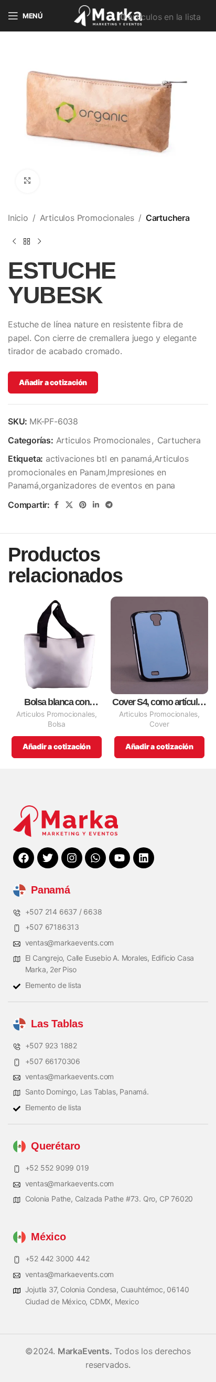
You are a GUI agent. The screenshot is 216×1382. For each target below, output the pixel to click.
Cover (159, 724)
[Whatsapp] (95, 857)
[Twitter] (47, 857)
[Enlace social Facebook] (56, 505)
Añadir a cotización (53, 382)
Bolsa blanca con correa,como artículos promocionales (57, 702)
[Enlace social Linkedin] (96, 505)
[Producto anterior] (14, 241)
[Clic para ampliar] (27, 181)
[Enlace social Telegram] (109, 505)
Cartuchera (168, 217)
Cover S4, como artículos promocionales (159, 702)
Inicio (18, 217)
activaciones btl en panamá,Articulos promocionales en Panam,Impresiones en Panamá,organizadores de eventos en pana (98, 472)
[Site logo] (108, 14)
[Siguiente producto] (39, 241)
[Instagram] (71, 857)
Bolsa (57, 724)
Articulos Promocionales (87, 217)
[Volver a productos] (26, 241)
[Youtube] (119, 857)
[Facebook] (23, 857)
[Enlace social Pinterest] (83, 505)
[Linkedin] (143, 857)
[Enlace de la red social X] (69, 505)
